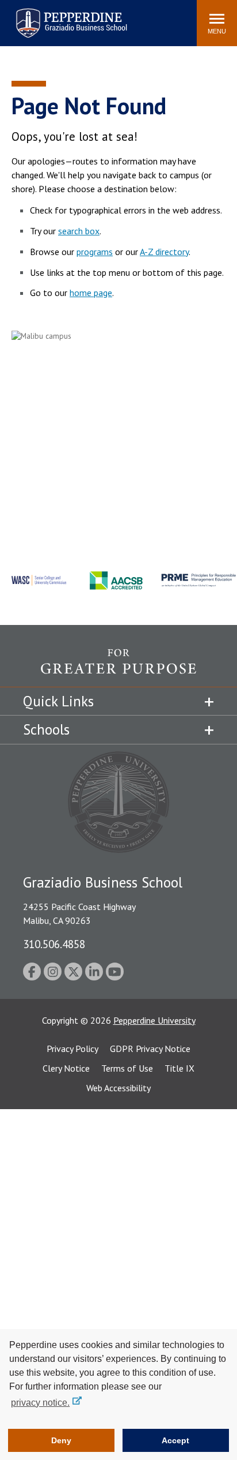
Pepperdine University (154, 1020)
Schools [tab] (46, 729)
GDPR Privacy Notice (150, 1048)
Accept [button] (175, 1440)
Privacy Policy (72, 1048)
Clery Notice (66, 1068)
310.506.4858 (54, 944)
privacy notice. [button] (40, 1402)
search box (79, 231)
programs (95, 251)
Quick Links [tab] (58, 701)
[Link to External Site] (118, 667)
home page (91, 292)
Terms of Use (127, 1068)
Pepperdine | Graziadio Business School (56, 16)
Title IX (179, 1068)
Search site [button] (31, 17)
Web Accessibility (118, 1088)
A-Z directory (164, 251)
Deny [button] (61, 1440)
